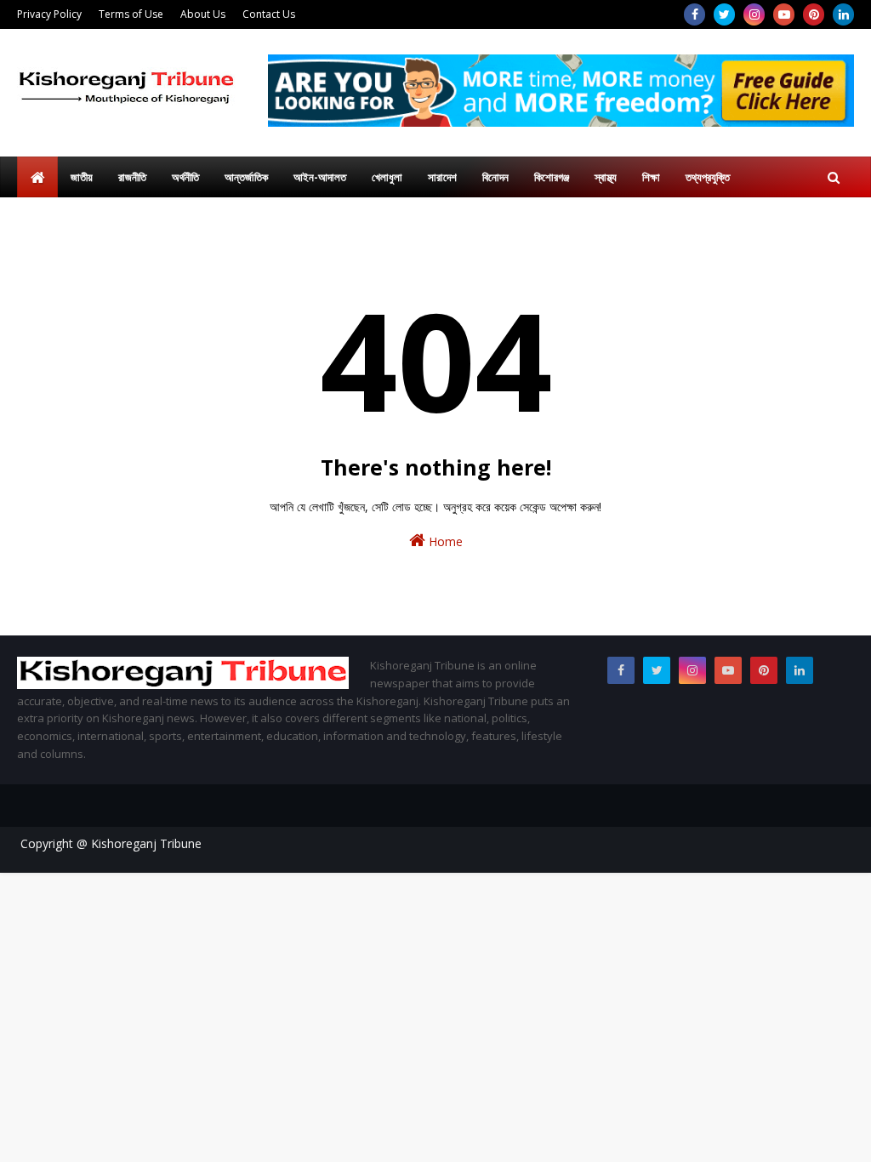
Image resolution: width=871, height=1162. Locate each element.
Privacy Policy (49, 14)
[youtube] (783, 14)
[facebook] (694, 14)
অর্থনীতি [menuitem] (185, 177)
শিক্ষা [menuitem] (651, 177)
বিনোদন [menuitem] (495, 177)
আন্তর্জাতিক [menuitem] (246, 177)
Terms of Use (131, 14)
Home (444, 541)
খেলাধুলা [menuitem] (387, 177)
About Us (202, 14)
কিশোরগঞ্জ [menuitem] (551, 177)
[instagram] (754, 14)
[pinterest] (813, 14)
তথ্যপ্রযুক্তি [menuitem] (708, 177)
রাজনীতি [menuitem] (132, 177)
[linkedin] (843, 14)
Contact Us (268, 14)
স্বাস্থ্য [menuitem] (606, 177)
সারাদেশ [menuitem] (442, 177)
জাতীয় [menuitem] (82, 177)
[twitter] (724, 14)
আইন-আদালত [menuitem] (319, 177)
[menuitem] (37, 177)
